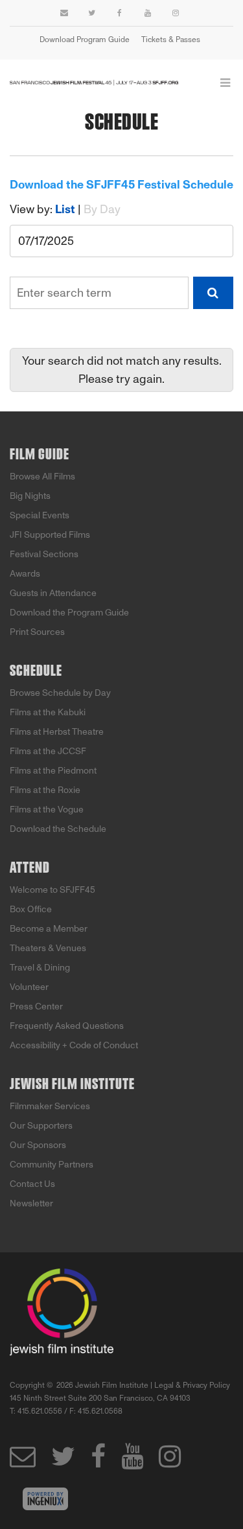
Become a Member (48, 928)
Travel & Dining (40, 967)
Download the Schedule (58, 828)
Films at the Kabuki (48, 712)
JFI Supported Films (50, 534)
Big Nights (30, 495)
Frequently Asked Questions (67, 1025)
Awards (25, 573)
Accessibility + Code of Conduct (74, 1045)
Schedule (36, 671)
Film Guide (39, 455)
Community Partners (51, 1164)
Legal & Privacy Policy (192, 1385)
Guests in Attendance (53, 593)
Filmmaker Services (50, 1106)
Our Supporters (41, 1125)
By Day (102, 209)
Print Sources (37, 632)
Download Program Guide (85, 39)
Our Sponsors (38, 1145)
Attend (30, 868)
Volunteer (29, 987)
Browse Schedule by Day (60, 692)
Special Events (39, 515)
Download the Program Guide (69, 612)
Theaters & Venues (48, 948)
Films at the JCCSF (48, 751)
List (65, 209)
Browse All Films (42, 476)
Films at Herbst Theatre (57, 731)
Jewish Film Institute (72, 1084)
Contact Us (32, 1184)
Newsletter (31, 1203)
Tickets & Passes (170, 39)
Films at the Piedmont (53, 770)
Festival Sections (44, 554)
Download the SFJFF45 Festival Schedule (121, 185)
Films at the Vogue (47, 809)
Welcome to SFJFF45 (52, 889)
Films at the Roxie (45, 790)
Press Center (36, 1006)
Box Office (31, 909)
